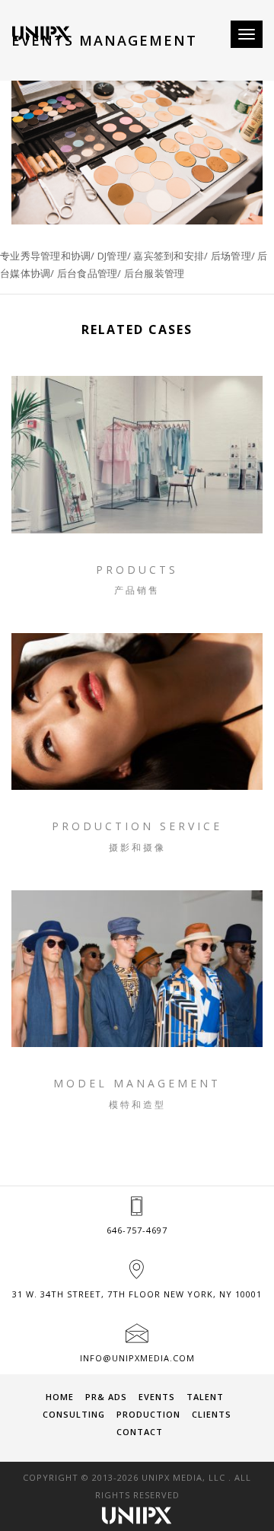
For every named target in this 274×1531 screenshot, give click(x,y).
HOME (60, 1396)
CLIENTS (211, 1414)
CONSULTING (74, 1414)
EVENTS (157, 1396)
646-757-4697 (137, 1230)
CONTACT (139, 1431)
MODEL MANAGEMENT (137, 1083)
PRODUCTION (148, 1414)
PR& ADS (106, 1396)
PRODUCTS (137, 569)
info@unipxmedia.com (137, 1358)
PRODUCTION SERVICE (137, 826)
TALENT (205, 1396)
